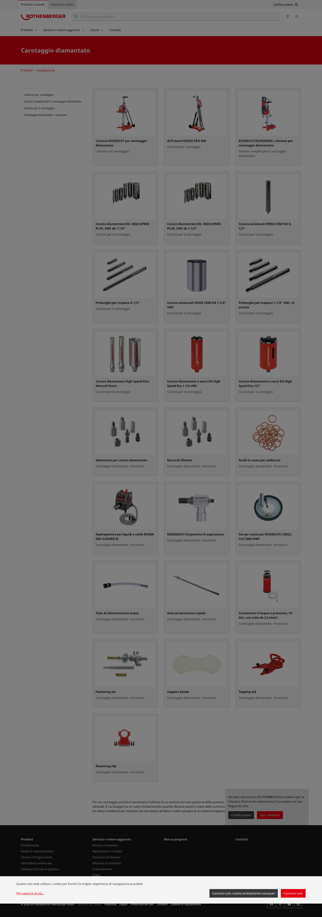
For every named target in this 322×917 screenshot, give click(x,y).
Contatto (162, 904)
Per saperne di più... (30, 893)
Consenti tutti (293, 893)
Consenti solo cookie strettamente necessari (243, 893)
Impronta (110, 904)
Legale (123, 904)
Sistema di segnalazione (186, 904)
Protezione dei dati (142, 904)
